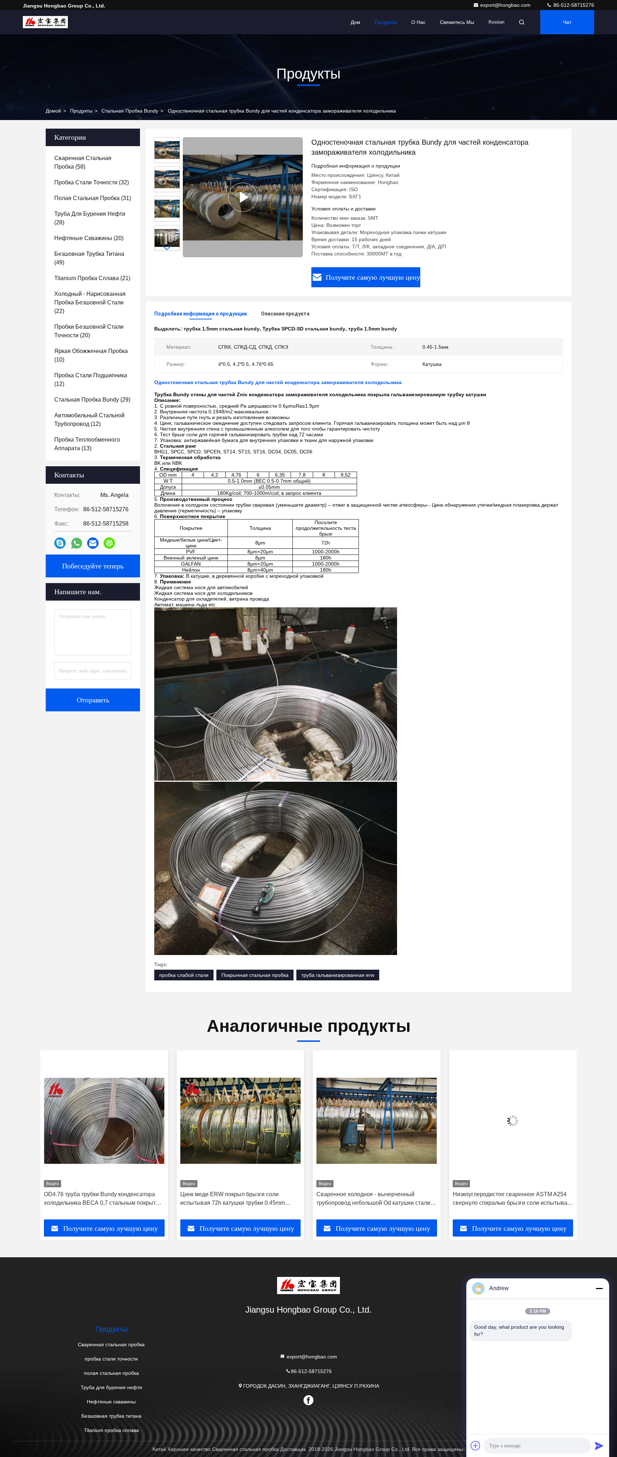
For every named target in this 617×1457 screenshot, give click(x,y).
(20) (89, 238)
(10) (91, 355)
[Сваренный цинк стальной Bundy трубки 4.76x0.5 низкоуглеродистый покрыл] (513, 1120)
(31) (92, 198)
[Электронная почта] (92, 543)
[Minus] (599, 1288)
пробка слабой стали (184, 975)
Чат (567, 22)
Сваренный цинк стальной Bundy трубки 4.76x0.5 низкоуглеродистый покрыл (506, 1198)
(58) (82, 162)
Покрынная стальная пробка (255, 975)
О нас (418, 22)
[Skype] (60, 543)
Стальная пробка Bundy (129, 111)
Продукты (386, 22)
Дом (355, 22)
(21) (92, 278)
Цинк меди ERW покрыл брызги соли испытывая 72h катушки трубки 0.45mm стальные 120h (96, 1199)
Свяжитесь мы (457, 22)
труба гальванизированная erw (337, 975)
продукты (81, 111)
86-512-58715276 (573, 5)
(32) (91, 182)
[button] (167, 248)
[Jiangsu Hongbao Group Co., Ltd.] (45, 22)
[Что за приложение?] (76, 543)
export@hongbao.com (506, 5)
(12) (90, 379)
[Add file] (476, 1445)
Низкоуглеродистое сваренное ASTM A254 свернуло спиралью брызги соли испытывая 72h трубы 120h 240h (375, 1199)
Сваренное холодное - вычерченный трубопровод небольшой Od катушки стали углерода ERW (237, 1199)
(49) (89, 258)
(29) (92, 400)
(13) (87, 444)
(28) (89, 218)
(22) (90, 302)
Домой (53, 111)
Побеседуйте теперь (93, 566)
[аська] (109, 543)
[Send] (599, 1445)
